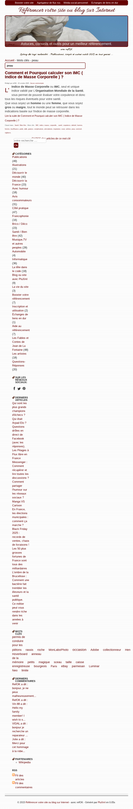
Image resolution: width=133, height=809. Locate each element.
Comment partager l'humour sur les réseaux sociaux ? (19, 489)
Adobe (95, 649)
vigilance (8, 133)
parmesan (78, 666)
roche (41, 649)
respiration (56, 129)
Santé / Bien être (20, 125)
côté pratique (20, 208)
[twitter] (19, 389)
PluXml (101, 802)
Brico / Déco (19, 223)
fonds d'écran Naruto (66, 8)
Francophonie (20, 216)
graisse (30, 129)
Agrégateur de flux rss (48, 2)
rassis (29, 649)
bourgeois (40, 666)
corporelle (53, 125)
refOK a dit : (20, 700)
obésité (73, 125)
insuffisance (15, 129)
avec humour (20, 188)
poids (21, 129)
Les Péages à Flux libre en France (20, 454)
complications (38, 129)
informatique (19, 259)
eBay (64, 666)
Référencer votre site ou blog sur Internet (47, 802)
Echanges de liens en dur (104, 2)
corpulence (66, 125)
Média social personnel (76, 2)
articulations (48, 129)
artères (68, 129)
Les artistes (19, 353)
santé (60, 125)
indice (41, 125)
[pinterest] (24, 389)
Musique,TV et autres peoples (19, 243)
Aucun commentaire (37, 83)
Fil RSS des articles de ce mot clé (51, 138)
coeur (63, 129)
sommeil (79, 129)
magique (44, 662)
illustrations (19, 165)
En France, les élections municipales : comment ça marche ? (20, 517)
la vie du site (20, 286)
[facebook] (14, 389)
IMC (37, 125)
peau (73, 129)
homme (79, 125)
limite (25, 670)
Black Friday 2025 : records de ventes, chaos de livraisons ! (20, 536)
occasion (79, 649)
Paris (54, 666)
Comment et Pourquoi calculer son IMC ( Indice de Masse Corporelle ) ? (44, 74)
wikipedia (24, 762)
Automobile (19, 251)
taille (25, 129)
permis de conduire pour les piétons (18, 643)
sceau (58, 662)
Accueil (9, 60)
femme (7, 129)
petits (31, 662)
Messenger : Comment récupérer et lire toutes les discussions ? (20, 469)
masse (46, 125)
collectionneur (112, 649)
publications (19, 157)
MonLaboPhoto (58, 649)
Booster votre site (24, 2)
